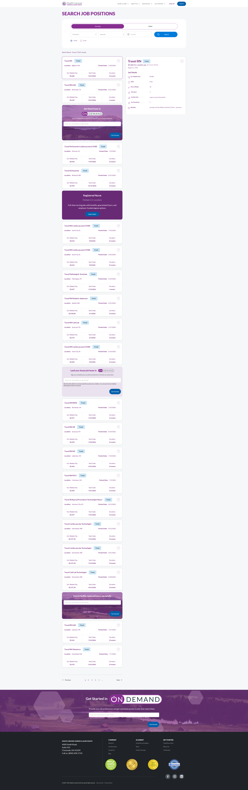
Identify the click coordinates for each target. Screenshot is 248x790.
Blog (109, 753)
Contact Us (111, 750)
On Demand (166, 750)
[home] (72, 4)
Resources (166, 746)
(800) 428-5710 (75, 753)
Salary (137, 746)
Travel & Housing (141, 750)
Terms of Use (99, 783)
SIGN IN (182, 3)
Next (119, 680)
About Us (111, 743)
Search (166, 34)
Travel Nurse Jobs (168, 743)
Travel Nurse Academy (142, 743)
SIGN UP (171, 4)
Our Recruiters (112, 746)
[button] (123, 3)
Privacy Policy (108, 783)
